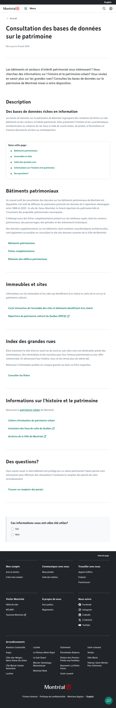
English (107, 2)
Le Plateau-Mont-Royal (44, 652)
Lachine (9, 673)
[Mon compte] (111, 8)
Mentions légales (76, 696)
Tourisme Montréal (14, 615)
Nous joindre (48, 572)
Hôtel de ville (12, 604)
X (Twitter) (87, 620)
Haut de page (103, 556)
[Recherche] (104, 8)
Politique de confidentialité (52, 696)
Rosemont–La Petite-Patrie (70, 667)
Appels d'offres (85, 572)
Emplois (82, 577)
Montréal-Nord (40, 671)
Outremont (65, 647)
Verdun (90, 652)
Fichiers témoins (30, 696)
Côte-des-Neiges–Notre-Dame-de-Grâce (16, 659)
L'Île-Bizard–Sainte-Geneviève (15, 667)
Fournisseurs (84, 582)
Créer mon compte (14, 577)
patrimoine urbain (30, 410)
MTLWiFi (10, 610)
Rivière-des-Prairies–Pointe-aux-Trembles (70, 659)
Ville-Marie (92, 658)
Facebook (86, 604)
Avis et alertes (12, 572)
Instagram (87, 610)
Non (17, 534)
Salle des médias (50, 577)
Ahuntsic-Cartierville (15, 647)
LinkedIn (86, 615)
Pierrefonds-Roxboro (70, 652)
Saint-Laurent (66, 673)
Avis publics (47, 604)
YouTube (86, 625)
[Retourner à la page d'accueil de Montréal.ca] (11, 8)
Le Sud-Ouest (39, 658)
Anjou (8, 652)
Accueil (13, 18)
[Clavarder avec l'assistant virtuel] (109, 701)
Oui (17, 529)
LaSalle (36, 647)
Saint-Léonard (94, 647)
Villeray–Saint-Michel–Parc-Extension (98, 664)
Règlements (47, 610)
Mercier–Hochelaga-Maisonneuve (42, 664)
